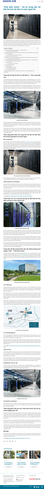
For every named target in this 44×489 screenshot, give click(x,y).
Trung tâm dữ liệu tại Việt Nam (12, 51)
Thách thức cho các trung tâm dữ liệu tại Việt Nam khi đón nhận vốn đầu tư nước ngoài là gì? (21, 57)
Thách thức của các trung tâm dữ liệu (14, 58)
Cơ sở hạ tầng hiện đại (10, 64)
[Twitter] (10, 441)
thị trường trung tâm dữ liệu (30, 141)
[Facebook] (7, 441)
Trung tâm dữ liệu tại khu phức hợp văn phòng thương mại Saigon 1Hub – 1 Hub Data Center (21, 59)
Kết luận (6, 72)
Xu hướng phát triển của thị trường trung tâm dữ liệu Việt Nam (20, 196)
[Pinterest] (15, 441)
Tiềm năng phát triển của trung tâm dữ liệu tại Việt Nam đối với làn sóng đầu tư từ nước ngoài (21, 52)
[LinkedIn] (38, 487)
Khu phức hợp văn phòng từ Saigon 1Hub (14, 61)
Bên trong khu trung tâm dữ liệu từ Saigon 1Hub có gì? (19, 438)
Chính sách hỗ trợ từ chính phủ (12, 56)
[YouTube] (36, 487)
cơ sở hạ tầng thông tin (24, 254)
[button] (36, 48)
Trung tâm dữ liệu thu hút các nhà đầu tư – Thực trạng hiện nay (16, 50)
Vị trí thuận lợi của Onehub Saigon (13, 63)
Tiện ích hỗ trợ (9, 65)
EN (39, 1)
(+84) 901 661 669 (21, 477)
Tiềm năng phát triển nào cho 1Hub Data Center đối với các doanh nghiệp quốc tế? (19, 70)
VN (37, 1)
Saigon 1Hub (8, 421)
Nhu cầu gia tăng (10, 53)
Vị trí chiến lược (9, 62)
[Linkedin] (12, 441)
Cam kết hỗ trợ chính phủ (11, 69)
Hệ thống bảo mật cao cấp (11, 67)
